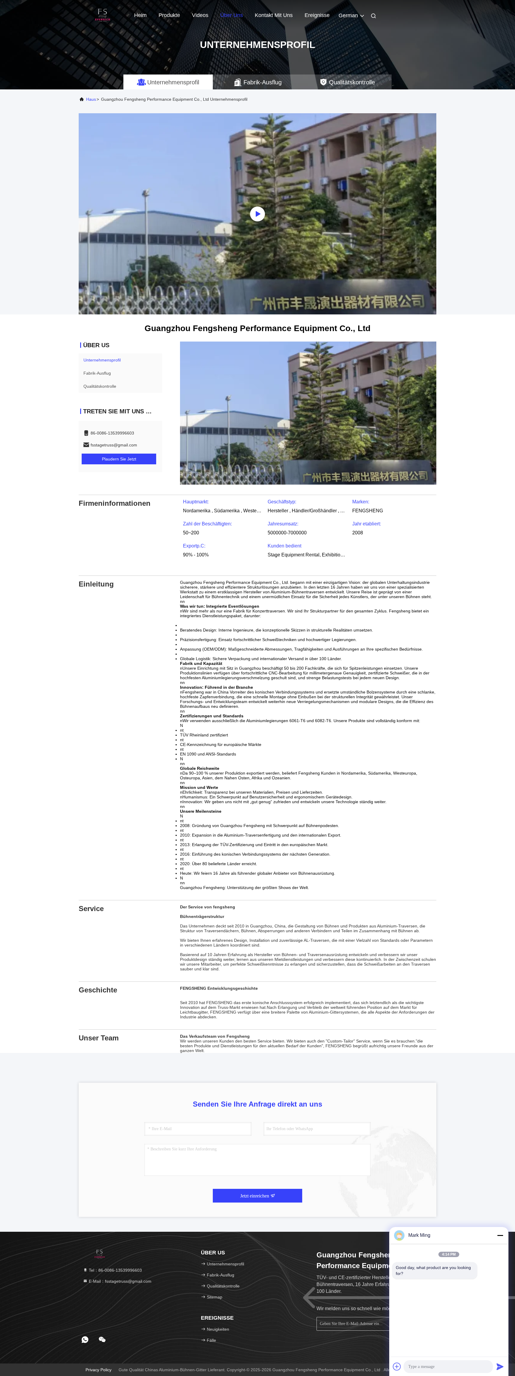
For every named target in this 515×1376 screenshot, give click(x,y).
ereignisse (317, 15)
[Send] (500, 1366)
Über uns (231, 15)
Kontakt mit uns (274, 15)
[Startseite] (102, 15)
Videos (200, 15)
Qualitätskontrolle (99, 386)
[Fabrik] (257, 213)
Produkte (169, 15)
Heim (140, 15)
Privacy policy (98, 1369)
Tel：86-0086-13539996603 (115, 1270)
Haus (91, 99)
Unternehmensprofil (102, 360)
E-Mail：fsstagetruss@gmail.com (119, 1281)
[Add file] (397, 1366)
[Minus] (500, 1235)
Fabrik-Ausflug (97, 373)
